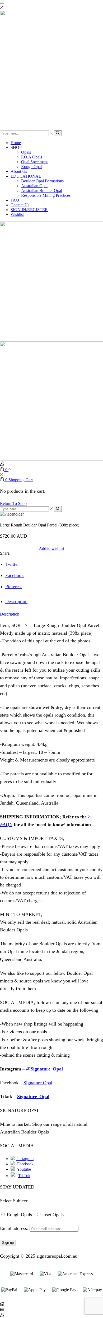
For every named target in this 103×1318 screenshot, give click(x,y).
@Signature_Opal (44, 1069)
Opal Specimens (34, 162)
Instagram (25, 1158)
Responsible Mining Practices (46, 195)
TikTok (24, 1175)
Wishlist (17, 214)
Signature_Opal (33, 1096)
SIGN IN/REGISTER (29, 209)
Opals (26, 152)
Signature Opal (38, 1082)
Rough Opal (31, 166)
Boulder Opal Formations (42, 181)
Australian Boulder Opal (41, 190)
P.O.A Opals (31, 157)
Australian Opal (34, 185)
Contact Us (20, 205)
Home (16, 142)
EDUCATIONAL (26, 176)
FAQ (15, 200)
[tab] (16, 601)
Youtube (23, 1169)
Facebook (25, 1164)
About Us (19, 171)
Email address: (15, 1228)
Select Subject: (14, 1200)
